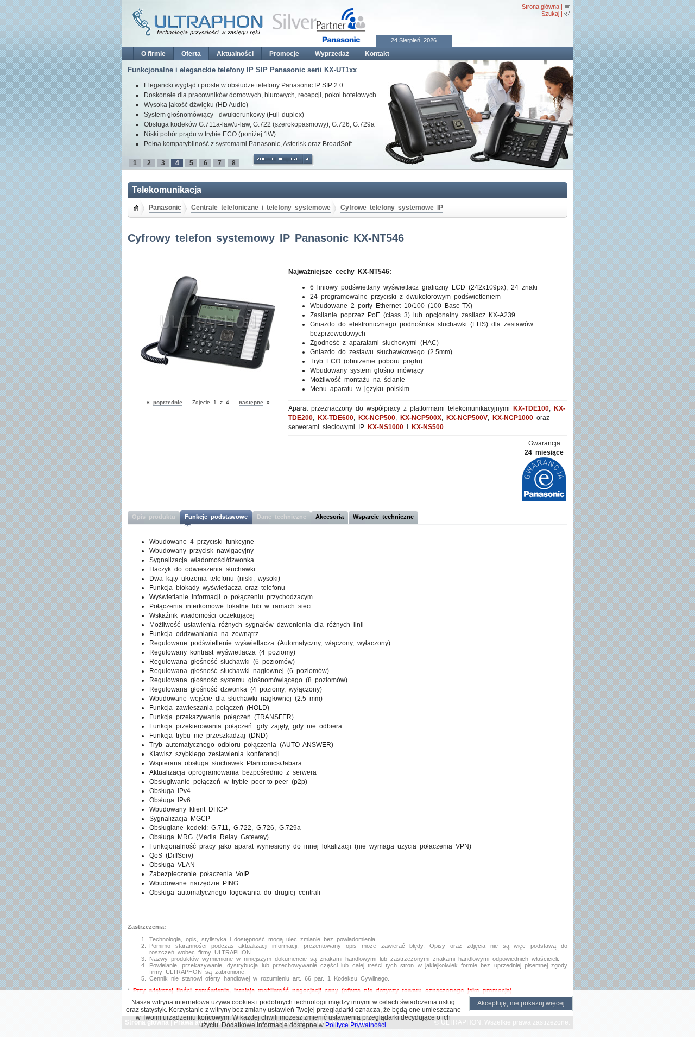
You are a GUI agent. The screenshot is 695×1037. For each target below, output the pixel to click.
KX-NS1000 (385, 427)
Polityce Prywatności (355, 1025)
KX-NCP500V (467, 418)
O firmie (153, 54)
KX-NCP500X (420, 418)
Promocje (284, 54)
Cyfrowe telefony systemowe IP (391, 207)
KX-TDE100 (531, 408)
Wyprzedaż (332, 54)
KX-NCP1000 (512, 418)
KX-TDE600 (335, 418)
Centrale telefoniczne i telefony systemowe (261, 207)
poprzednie (167, 402)
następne (251, 402)
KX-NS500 (428, 427)
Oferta (191, 54)
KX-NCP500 (376, 418)
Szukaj (550, 13)
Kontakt (377, 54)
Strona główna (540, 6)
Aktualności (235, 54)
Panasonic (165, 207)
